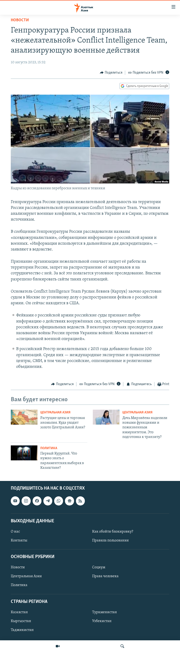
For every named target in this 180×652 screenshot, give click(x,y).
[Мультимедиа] (58, 646)
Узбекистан (102, 621)
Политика (48, 448)
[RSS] (80, 501)
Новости (20, 20)
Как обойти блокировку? (112, 532)
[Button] (111, 73)
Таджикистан (22, 630)
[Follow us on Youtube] (15, 501)
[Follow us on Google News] (69, 501)
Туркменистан (104, 612)
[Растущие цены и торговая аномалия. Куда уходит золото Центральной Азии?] (24, 417)
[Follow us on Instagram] (26, 501)
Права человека (105, 576)
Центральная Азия (55, 412)
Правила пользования (110, 540)
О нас (15, 532)
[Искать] (122, 646)
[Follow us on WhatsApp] (58, 501)
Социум (98, 568)
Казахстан (19, 612)
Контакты (19, 540)
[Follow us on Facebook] (37, 501)
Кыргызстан (21, 621)
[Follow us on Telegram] (47, 501)
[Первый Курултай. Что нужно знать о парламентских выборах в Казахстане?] (24, 452)
